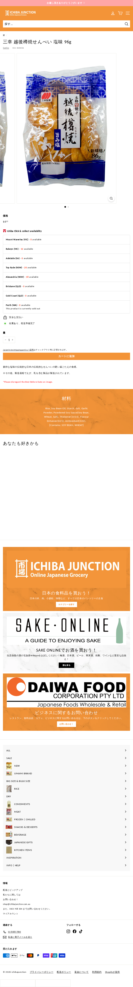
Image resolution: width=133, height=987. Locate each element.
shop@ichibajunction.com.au (16, 904)
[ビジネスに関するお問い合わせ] (66, 692)
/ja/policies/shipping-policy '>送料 (18, 349)
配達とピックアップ (13, 890)
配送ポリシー (64, 972)
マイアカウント (10, 913)
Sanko (6, 47)
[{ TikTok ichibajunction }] (81, 931)
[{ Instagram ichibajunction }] (68, 931)
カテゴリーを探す (66, 604)
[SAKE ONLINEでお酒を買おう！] (66, 631)
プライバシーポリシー (42, 972)
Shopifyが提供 (112, 972)
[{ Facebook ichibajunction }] (74, 931)
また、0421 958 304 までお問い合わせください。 (27, 909)
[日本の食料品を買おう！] (66, 569)
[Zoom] (111, 198)
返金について (81, 972)
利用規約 (97, 972)
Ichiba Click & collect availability (24, 231)
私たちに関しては (11, 895)
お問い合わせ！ (66, 724)
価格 (5, 215)
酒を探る (67, 665)
